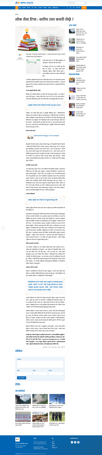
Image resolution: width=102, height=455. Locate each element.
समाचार (28, 8)
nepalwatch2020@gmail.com (40, 442)
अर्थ (32, 8)
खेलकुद (49, 8)
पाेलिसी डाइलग (55, 8)
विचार (35, 8)
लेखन (59, 347)
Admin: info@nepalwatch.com (40, 443)
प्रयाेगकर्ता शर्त (54, 448)
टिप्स (50, 347)
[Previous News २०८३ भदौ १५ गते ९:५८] (2, 227)
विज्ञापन (53, 444)
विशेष (79, 7)
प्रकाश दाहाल (54, 347)
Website (50, 370)
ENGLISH (84, 8)
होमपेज (17, 14)
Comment (19, 359)
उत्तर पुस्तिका (45, 347)
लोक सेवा (45, 8)
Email (34, 370)
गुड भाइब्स (40, 8)
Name (18, 370)
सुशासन (24, 8)
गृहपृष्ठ (20, 8)
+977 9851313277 (19, 447)
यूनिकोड (53, 446)
